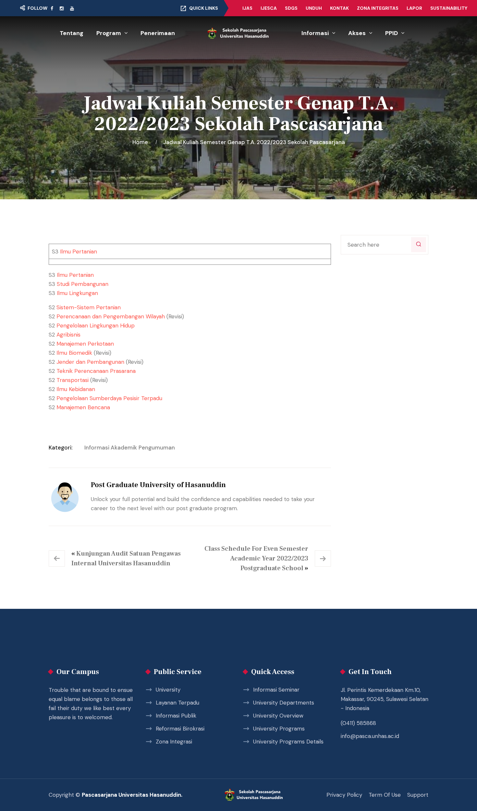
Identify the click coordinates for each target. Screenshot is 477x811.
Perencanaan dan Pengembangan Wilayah (110, 316)
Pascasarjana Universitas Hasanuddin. (132, 794)
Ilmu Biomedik (74, 352)
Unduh (314, 8)
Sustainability (448, 8)
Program (108, 33)
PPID (391, 33)
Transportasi (73, 380)
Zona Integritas (377, 8)
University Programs (279, 728)
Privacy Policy (344, 794)
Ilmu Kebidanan (75, 389)
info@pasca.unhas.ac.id (370, 736)
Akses (357, 33)
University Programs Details (288, 741)
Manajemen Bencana (83, 407)
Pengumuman (157, 447)
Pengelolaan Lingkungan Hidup (95, 325)
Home (141, 142)
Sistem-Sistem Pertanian (88, 307)
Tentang (71, 33)
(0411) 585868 (358, 723)
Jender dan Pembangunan (90, 361)
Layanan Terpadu (177, 702)
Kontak (339, 8)
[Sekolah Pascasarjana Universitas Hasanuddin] (238, 33)
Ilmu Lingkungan (77, 293)
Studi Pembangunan (82, 284)
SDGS (291, 8)
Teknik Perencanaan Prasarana (96, 371)
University (168, 689)
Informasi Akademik (110, 447)
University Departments (283, 702)
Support (417, 794)
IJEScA (269, 8)
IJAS (247, 8)
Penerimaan (158, 33)
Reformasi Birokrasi (180, 728)
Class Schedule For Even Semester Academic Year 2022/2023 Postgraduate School (256, 558)
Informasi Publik (176, 715)
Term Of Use (385, 794)
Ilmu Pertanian (78, 251)
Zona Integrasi (174, 741)
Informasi (315, 33)
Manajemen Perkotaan (85, 343)
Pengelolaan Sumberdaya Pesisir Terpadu (109, 398)
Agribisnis (68, 334)
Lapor (414, 8)
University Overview (278, 715)
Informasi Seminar (276, 689)
